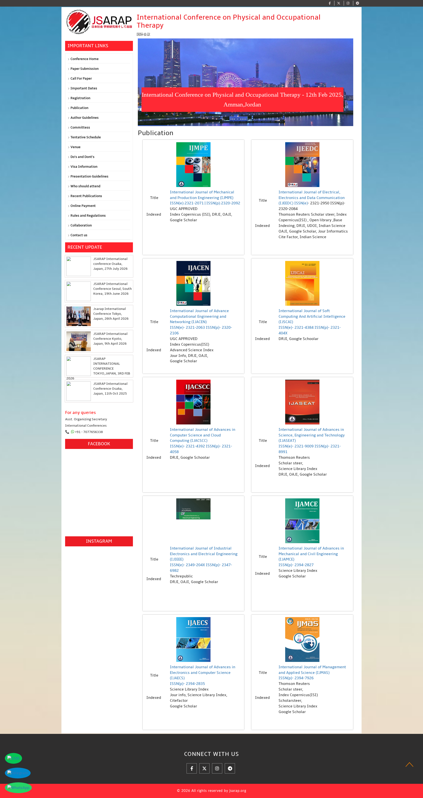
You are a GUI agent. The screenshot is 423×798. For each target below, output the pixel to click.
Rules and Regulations (88, 215)
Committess (80, 127)
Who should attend (85, 186)
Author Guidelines (84, 118)
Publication (79, 108)
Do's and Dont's (82, 157)
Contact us (78, 235)
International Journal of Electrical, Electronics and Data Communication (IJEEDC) (312, 198)
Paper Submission (84, 69)
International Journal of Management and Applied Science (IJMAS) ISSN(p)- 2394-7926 (312, 673)
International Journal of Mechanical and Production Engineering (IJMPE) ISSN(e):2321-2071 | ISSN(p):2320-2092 (205, 198)
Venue (75, 147)
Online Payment (83, 206)
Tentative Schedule (85, 137)
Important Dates (83, 88)
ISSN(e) (301, 203)
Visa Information (83, 166)
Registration (80, 98)
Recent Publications (86, 196)
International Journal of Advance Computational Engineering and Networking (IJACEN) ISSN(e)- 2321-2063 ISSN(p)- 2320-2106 (201, 322)
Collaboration (81, 225)
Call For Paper (81, 78)
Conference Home (84, 59)
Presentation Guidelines (89, 176)
